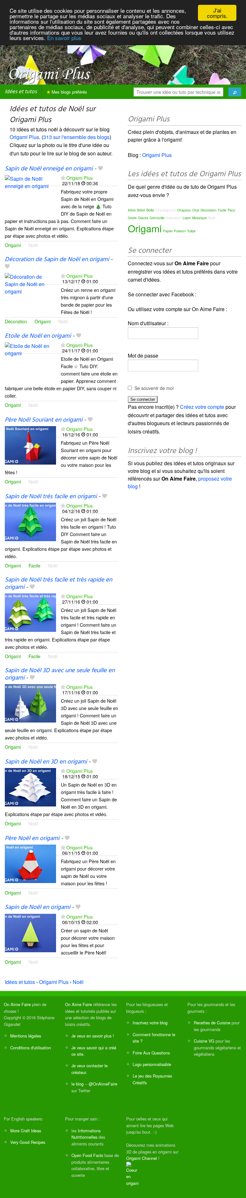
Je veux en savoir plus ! (92, 1036)
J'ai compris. (217, 13)
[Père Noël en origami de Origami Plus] (30, 863)
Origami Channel (141, 1158)
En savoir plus (64, 38)
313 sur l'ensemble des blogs (76, 137)
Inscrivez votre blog (150, 1023)
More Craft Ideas (25, 1131)
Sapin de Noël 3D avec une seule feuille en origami (60, 674)
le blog (77, 1084)
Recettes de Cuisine (212, 1023)
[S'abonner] (63, 177)
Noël (33, 245)
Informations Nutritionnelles (86, 1134)
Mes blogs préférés (68, 92)
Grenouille (157, 218)
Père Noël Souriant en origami (43, 420)
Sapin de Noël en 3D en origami (46, 762)
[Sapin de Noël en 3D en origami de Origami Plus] (30, 786)
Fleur (231, 210)
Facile (34, 565)
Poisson (180, 231)
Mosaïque (199, 218)
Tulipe (191, 231)
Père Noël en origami (32, 838)
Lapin (187, 218)
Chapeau (184, 210)
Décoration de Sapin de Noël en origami (57, 259)
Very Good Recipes (27, 1142)
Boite (150, 209)
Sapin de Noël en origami (37, 907)
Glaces (143, 218)
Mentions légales (25, 1036)
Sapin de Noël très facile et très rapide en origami (58, 583)
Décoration (16, 321)
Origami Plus (24, 137)
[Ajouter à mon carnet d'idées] (100, 169)
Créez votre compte (202, 406)
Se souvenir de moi (154, 388)
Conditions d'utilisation (30, 1048)
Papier (168, 231)
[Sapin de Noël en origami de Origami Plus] (30, 932)
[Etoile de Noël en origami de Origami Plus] (30, 360)
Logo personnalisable (152, 1064)
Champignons (165, 210)
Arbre (132, 210)
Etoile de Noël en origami (38, 336)
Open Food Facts (87, 1155)
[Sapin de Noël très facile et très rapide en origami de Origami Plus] (30, 612)
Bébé (141, 210)
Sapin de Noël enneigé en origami (49, 169)
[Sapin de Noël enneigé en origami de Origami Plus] (30, 193)
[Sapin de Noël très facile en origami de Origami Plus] (30, 521)
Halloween (173, 218)
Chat (195, 210)
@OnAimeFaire (103, 1084)
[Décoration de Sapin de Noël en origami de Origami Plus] (30, 291)
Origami (13, 245)
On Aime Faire (17, 1004)
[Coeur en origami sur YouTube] (132, 1173)
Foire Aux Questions (151, 1053)
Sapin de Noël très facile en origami (51, 496)
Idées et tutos (21, 91)
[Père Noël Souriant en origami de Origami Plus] (30, 444)
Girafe (132, 218)
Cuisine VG (204, 1041)
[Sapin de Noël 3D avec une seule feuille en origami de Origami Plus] (30, 702)
